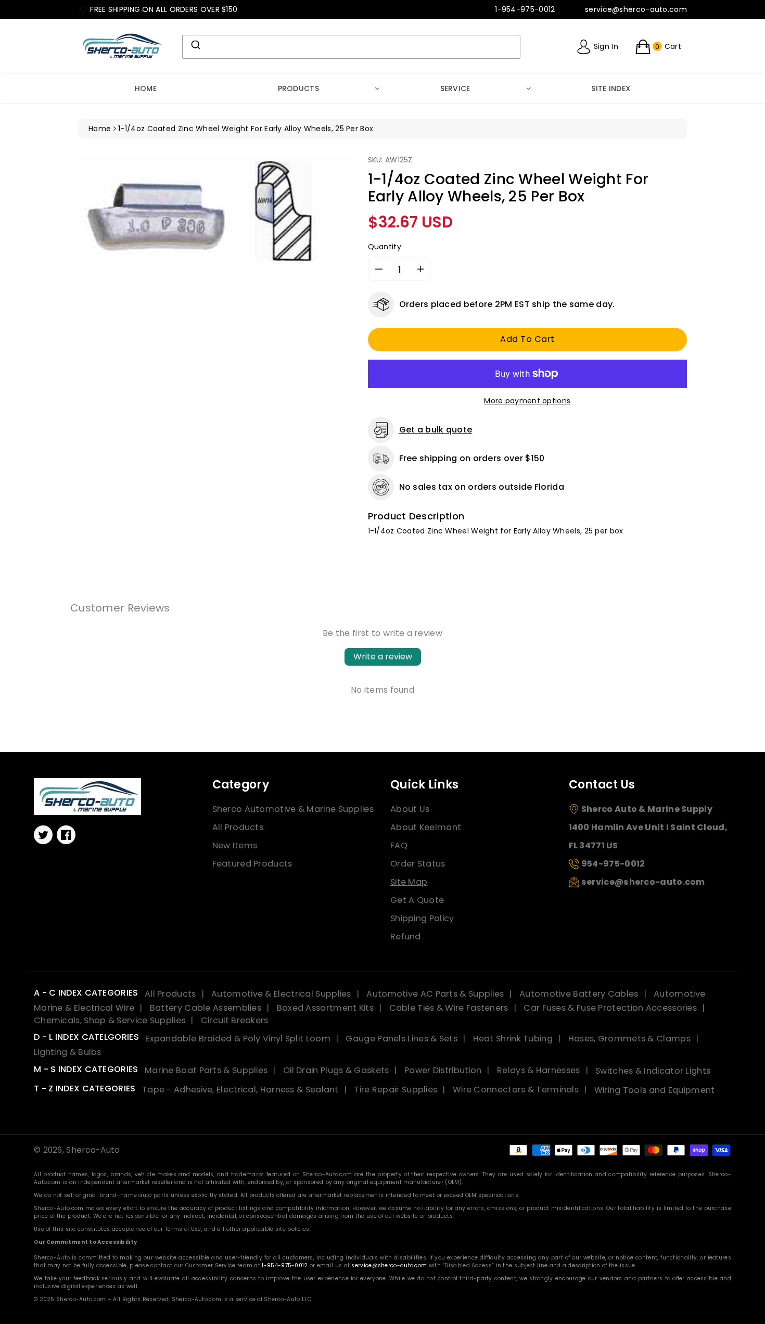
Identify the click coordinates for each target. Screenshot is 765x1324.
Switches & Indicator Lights (652, 1070)
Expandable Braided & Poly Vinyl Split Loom (237, 1039)
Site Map (408, 882)
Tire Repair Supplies (395, 1090)
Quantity (384, 246)
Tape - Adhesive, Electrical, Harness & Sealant (240, 1090)
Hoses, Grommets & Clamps (629, 1039)
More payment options (527, 401)
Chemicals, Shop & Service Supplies (109, 1020)
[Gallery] (215, 216)
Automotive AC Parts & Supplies (435, 994)
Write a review (382, 657)
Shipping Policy (422, 918)
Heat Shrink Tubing (513, 1039)
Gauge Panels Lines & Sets (401, 1039)
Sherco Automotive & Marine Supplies (293, 809)
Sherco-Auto (93, 1149)
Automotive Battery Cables (579, 994)
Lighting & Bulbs (67, 1052)
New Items (235, 845)
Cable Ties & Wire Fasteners (448, 1008)
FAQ (398, 845)
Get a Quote (417, 900)
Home (146, 88)
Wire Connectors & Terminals (516, 1090)
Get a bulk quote (436, 430)
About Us (409, 809)
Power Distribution (442, 1070)
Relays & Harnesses (538, 1070)
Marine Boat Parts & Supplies (206, 1070)
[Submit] (195, 44)
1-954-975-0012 (285, 1265)
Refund (405, 937)
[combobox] (351, 47)
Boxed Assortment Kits (325, 1008)
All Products (238, 827)
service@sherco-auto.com (389, 1265)
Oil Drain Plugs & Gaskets (336, 1070)
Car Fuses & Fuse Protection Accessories (610, 1008)
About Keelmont (425, 827)
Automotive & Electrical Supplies (281, 994)
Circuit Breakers (235, 1020)
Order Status (417, 864)
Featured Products (252, 864)
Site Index (610, 88)
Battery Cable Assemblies (205, 1008)
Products (298, 88)
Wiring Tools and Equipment (654, 1090)
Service (455, 88)
